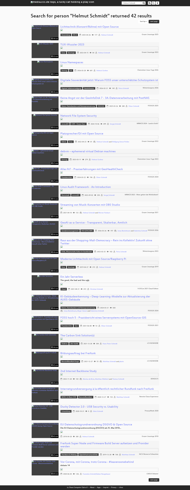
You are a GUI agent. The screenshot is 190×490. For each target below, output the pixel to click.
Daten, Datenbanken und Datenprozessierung (78, 106)
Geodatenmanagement (70, 231)
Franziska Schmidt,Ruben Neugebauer (96, 474)
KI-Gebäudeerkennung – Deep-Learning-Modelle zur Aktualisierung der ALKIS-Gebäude (105, 298)
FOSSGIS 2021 (153, 325)
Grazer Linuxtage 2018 (150, 436)
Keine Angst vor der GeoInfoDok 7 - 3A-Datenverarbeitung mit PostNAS (104, 98)
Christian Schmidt (96, 289)
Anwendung (66, 35)
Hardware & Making (69, 455)
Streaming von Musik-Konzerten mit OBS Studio (90, 205)
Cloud (64, 289)
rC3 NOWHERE (152, 343)
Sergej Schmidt (115, 124)
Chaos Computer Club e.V (78, 487)
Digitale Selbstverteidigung (71, 88)
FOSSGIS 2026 (153, 230)
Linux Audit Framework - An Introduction (85, 187)
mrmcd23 (75, 195)
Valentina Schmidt (140, 231)
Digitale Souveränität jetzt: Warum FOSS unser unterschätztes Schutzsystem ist (109, 80)
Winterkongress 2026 (150, 88)
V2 (71, 71)
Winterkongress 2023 (150, 251)
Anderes (64, 344)
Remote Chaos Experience (148, 397)
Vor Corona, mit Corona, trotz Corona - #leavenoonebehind (97, 462)
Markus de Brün (88, 379)
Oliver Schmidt (133, 106)
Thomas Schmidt (118, 379)
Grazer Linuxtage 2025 (150, 34)
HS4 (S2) (101, 106)
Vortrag (64, 71)
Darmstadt (65, 195)
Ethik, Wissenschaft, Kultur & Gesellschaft (77, 252)
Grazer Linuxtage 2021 (150, 213)
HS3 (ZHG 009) (87, 231)
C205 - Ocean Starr (78, 124)
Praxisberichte (67, 177)
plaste (121, 362)
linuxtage (71, 53)
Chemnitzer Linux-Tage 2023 (147, 159)
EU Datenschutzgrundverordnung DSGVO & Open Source (96, 424)
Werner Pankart (104, 213)
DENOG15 (154, 379)
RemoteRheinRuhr (85, 397)
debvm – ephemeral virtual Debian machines (88, 151)
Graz (63, 53)
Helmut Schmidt (107, 35)
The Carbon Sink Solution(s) (77, 335)
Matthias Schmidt (109, 362)
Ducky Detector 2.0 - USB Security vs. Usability (89, 407)
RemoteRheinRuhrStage (70, 362)
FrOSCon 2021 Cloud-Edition (148, 289)
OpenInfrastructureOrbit (88, 455)
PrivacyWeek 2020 (151, 411)
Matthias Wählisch (102, 379)
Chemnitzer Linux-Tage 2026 (147, 70)
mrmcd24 (65, 124)
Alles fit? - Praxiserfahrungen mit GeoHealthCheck (91, 169)
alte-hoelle (74, 344)
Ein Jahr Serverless (71, 277)
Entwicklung (66, 411)
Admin (64, 142)
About (92, 487)
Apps (99, 487)
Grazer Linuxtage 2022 (150, 141)
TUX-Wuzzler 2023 (72, 44)
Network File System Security (78, 116)
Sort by (143, 21)
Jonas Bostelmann (123, 231)
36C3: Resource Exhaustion (148, 454)
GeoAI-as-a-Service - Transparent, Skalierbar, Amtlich (93, 222)
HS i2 (75, 35)
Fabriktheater (89, 88)
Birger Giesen (82, 311)
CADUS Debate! (152, 474)
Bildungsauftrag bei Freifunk (78, 353)
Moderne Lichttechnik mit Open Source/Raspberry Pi (93, 259)
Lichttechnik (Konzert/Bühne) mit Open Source (89, 27)
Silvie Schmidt (98, 411)
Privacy (113, 487)
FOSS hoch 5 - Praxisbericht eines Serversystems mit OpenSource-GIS (103, 318)
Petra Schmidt (124, 88)
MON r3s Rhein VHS (69, 397)
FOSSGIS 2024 (153, 177)
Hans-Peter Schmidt (110, 344)
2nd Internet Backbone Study (78, 371)
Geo (76, 326)
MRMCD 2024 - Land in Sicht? (147, 123)
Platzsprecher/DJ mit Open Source (81, 133)
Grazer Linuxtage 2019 (150, 267)
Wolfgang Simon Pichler (120, 142)
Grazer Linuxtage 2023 (150, 52)
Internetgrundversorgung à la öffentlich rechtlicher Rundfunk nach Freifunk (107, 389)
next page (154, 21)
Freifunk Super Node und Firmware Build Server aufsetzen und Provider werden (104, 445)
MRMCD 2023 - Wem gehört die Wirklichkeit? (141, 195)
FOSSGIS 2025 (153, 106)
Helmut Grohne (102, 71)
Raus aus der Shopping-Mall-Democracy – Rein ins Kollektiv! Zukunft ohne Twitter (106, 242)
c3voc (121, 487)
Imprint (106, 487)
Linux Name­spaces (71, 62)
